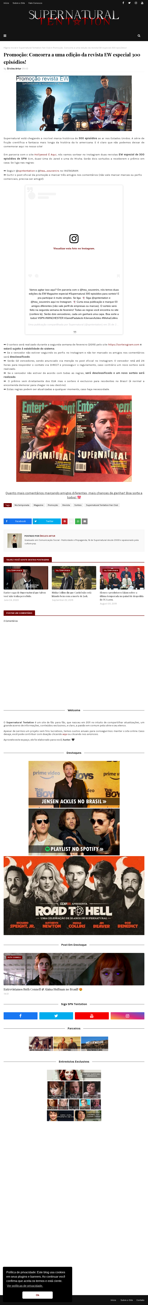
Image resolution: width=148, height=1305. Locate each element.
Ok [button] (37, 1295)
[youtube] (142, 3)
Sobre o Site (19, 3)
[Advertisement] (74, 1152)
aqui (64, 734)
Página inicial (10, 48)
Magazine (38, 505)
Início (6, 3)
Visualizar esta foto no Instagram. (74, 248)
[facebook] (123, 3)
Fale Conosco (35, 3)
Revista (66, 505)
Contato (140, 1300)
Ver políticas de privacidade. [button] (25, 1285)
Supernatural (76, 324)
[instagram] (136, 3)
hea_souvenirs (49, 170)
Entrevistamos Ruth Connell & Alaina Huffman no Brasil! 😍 (43, 989)
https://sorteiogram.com (123, 344)
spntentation (26, 170)
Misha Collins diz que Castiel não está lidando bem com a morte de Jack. (71, 594)
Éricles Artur (14, 68)
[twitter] (129, 3)
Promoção (53, 505)
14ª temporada (21, 505)
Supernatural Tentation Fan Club (35, 48)
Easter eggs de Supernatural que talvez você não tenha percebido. (25, 594)
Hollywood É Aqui (45, 154)
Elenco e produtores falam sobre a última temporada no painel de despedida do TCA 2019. (121, 596)
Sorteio (78, 505)
